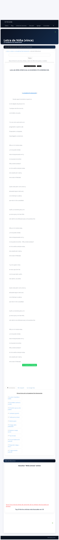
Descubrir (31, 25)
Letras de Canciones (21, 25)
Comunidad (46, 25)
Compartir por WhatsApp (30, 365)
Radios (6, 25)
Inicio (7, 51)
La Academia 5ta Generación (21, 51)
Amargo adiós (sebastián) (12, 425)
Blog (12, 25)
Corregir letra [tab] (31, 388)
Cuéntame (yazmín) (14, 413)
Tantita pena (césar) (14, 417)
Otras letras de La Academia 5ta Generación (29, 393)
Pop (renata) (12, 436)
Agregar (39, 25)
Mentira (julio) (12, 421)
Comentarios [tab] (11, 388)
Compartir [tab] (21, 388)
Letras (11, 51)
